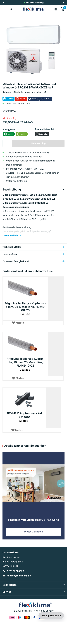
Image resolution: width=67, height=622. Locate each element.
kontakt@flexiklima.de (19, 575)
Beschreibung (11, 189)
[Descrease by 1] (9, 146)
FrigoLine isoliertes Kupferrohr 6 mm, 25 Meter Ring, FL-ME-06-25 (25, 307)
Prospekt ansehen (33, 531)
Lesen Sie (10, 235)
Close (10, 9)
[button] (3, 2)
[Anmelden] (56, 9)
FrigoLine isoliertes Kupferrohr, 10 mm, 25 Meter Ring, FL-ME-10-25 (25, 362)
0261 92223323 (15, 571)
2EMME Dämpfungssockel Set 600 (24, 415)
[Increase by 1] (9, 141)
